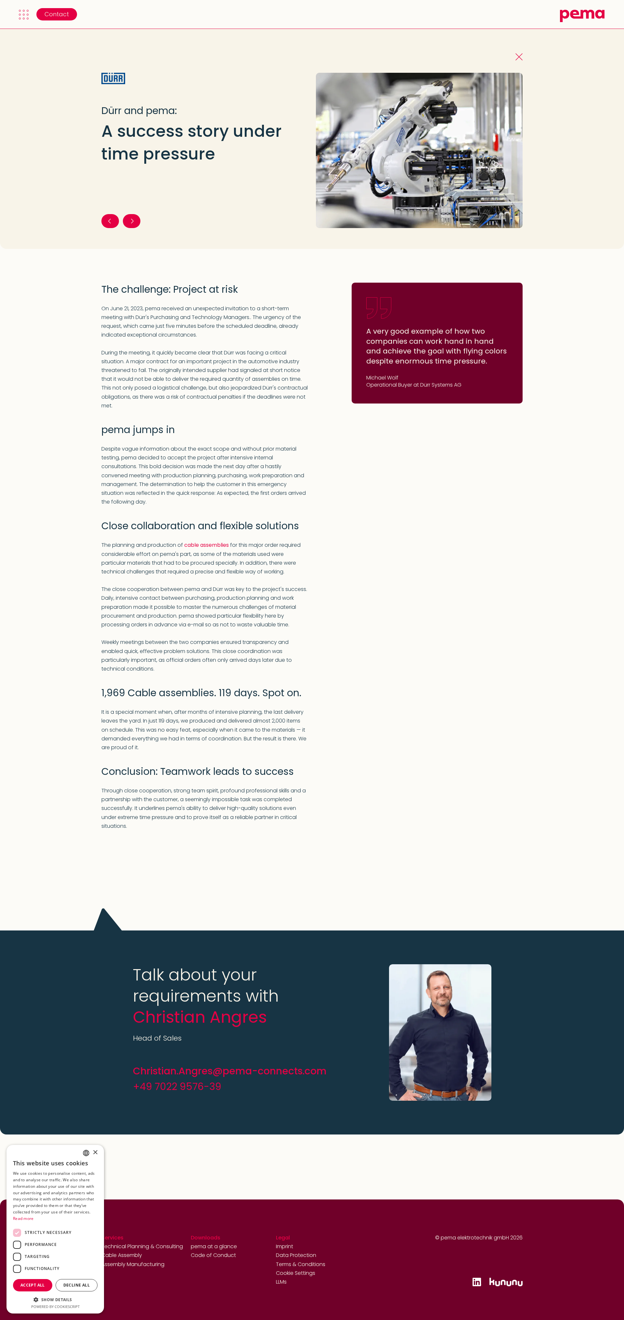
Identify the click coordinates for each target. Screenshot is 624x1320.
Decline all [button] (76, 1285)
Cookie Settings (295, 1273)
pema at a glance (214, 1246)
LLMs (281, 1282)
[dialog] (55, 1229)
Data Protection (296, 1255)
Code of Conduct (213, 1255)
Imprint (284, 1246)
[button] (24, 14)
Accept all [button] (32, 1285)
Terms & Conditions (300, 1264)
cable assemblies (206, 545)
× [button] (95, 1152)
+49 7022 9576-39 (177, 1087)
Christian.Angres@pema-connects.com (230, 1071)
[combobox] (86, 1153)
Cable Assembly (121, 1255)
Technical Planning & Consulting (142, 1246)
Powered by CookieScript (55, 1306)
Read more (23, 1218)
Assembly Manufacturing (132, 1264)
